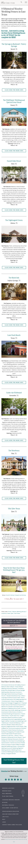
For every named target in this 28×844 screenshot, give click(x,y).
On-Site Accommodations (14, 728)
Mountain (19, 724)
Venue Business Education (10, 811)
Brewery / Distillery (18, 688)
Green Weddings (15, 710)
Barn (8, 686)
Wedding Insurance (6, 748)
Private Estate (8, 733)
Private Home (17, 733)
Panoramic (5, 730)
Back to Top (23, 790)
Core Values (21, 671)
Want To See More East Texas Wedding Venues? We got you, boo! (14, 570)
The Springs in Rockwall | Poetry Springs (14, 45)
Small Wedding (20, 741)
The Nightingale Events (14, 220)
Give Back (16, 706)
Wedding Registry (18, 748)
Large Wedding (18, 719)
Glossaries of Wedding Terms (9, 708)
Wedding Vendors (6, 750)
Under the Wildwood (14, 392)
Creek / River (20, 697)
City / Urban (21, 695)
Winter (14, 753)
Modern (9, 724)
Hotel (2, 715)
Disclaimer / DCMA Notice (10, 807)
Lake (20, 717)
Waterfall (3, 746)
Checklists (14, 695)
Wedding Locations (8, 788)
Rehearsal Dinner (12, 737)
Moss (13, 724)
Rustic (21, 739)
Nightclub (10, 726)
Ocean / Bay (23, 726)
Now (14, 625)
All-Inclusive (4, 685)
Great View (8, 710)
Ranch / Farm (18, 735)
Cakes (9, 694)
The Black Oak (14, 277)
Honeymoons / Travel (18, 714)
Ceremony (14, 694)
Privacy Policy (8, 839)
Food (19, 704)
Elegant (21, 701)
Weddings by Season (13, 751)
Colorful (10, 697)
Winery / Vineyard (6, 753)
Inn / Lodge (20, 715)
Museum (3, 726)
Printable (17, 732)
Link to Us (5, 816)
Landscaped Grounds (7, 719)
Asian (23, 685)
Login (4, 822)
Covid (14, 697)
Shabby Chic (4, 741)
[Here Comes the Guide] (8, 3)
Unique (8, 744)
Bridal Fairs (4, 690)
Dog (17, 701)
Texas (8, 613)
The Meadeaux (14, 450)
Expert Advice (5, 704)
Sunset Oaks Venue (14, 161)
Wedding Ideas (6, 790)
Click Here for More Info (14, 90)
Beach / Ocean (15, 686)
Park (10, 730)
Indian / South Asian (11, 715)
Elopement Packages (7, 703)
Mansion (3, 724)
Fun (7, 706)
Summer (17, 742)
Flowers (15, 704)
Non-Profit (16, 726)
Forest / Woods (12, 611)
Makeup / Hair (20, 723)
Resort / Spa (21, 737)
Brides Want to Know (14, 690)
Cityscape (4, 697)
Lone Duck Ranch (13, 335)
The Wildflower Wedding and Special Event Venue (14, 101)
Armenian (11, 685)
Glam (21, 706)
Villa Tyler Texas (14, 508)
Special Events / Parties (7, 742)
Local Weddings (19, 721)
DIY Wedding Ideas (19, 699)
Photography (10, 732)
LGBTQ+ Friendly (9, 721)
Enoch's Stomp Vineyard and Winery (16, 595)
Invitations (15, 717)
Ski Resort (12, 741)
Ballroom (3, 686)
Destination (10, 699)
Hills (10, 712)
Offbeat (4, 728)
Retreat (10, 739)
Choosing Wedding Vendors (11, 799)
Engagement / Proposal (20, 703)
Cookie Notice (15, 839)
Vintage (22, 744)
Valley (17, 744)
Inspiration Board (6, 717)
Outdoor (24, 728)
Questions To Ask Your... (7, 735)
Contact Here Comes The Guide (12, 824)
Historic (14, 712)
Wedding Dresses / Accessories (15, 746)
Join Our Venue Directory (10, 814)
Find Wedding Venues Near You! (14, 761)
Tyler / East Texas (15, 613)
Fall (11, 704)
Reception (4, 737)
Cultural (3, 699)
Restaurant (4, 739)
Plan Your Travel (7, 796)
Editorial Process (8, 805)
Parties (14, 730)
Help (3, 819)
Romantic (16, 739)
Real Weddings (7, 793)
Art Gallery (18, 685)
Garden (11, 706)
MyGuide (4, 802)
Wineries (22, 751)
